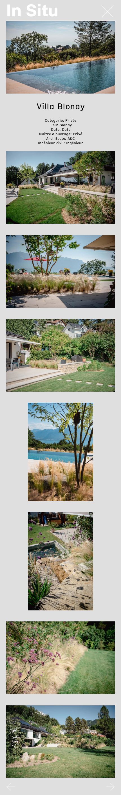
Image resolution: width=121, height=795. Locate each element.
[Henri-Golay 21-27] (110, 788)
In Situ (32, 10)
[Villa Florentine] (10, 788)
